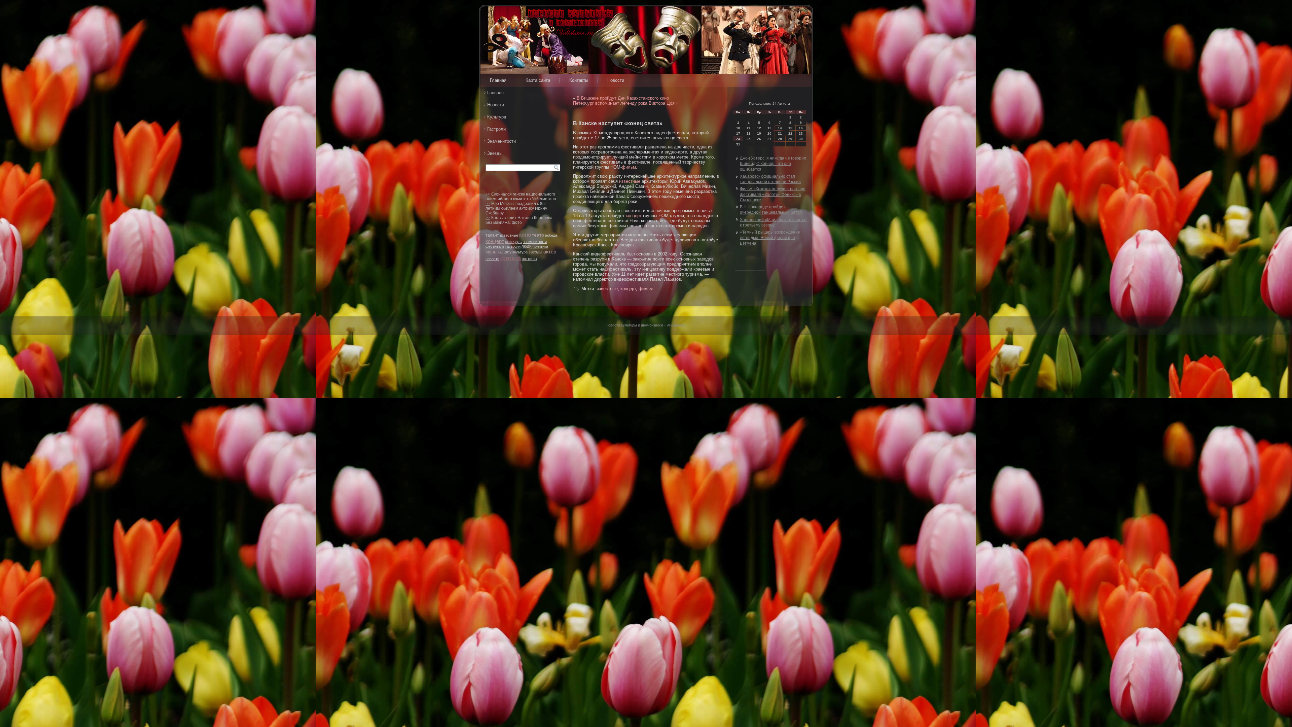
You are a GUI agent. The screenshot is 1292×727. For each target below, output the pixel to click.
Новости (615, 80)
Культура (496, 116)
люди (527, 246)
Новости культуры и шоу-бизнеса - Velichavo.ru (646, 325)
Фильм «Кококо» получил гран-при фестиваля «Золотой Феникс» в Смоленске (772, 194)
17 (738, 133)
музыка (494, 251)
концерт (495, 241)
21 (780, 133)
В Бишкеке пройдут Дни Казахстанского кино (623, 98)
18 (749, 133)
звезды (535, 252)
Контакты (578, 80)
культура (520, 252)
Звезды (494, 153)
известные (509, 235)
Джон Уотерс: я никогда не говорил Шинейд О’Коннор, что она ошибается (773, 164)
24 (738, 139)
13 (769, 128)
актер (549, 251)
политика (540, 246)
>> (488, 194)
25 (749, 139)
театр (538, 235)
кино (525, 235)
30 (801, 139)
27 (769, 139)
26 (759, 139)
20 (769, 133)
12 (759, 128)
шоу (507, 252)
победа (551, 235)
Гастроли (496, 129)
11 (748, 128)
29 (790, 139)
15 (790, 128)
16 (801, 128)
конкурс (513, 241)
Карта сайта (538, 80)
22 (790, 133)
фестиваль (495, 246)
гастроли (513, 246)
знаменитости (535, 242)
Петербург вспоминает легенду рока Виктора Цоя (624, 103)
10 (738, 128)
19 (759, 133)
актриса (529, 259)
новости (492, 259)
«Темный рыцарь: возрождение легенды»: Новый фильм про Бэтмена (770, 238)
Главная (498, 80)
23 (801, 133)
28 (780, 139)
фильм (510, 258)
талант (492, 235)
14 (780, 128)
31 (738, 144)
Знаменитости (501, 141)
